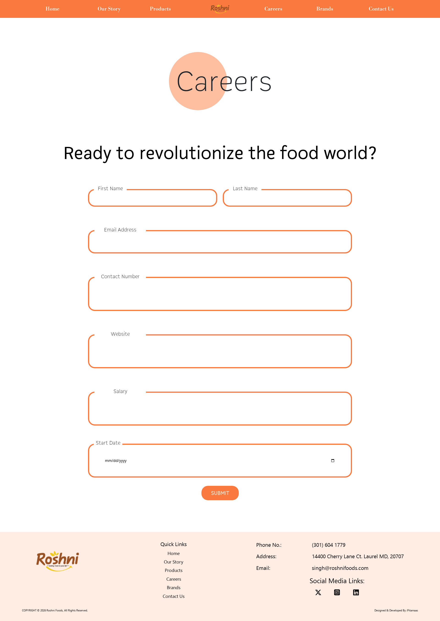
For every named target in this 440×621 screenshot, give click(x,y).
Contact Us (381, 9)
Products (160, 9)
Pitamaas (412, 610)
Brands (324, 9)
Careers (273, 9)
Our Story (109, 9)
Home (52, 9)
